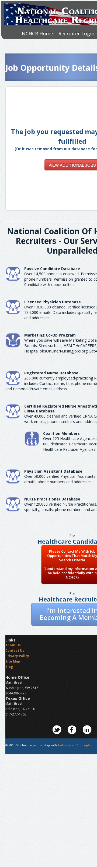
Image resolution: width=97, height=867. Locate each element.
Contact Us (14, 650)
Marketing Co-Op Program (50, 335)
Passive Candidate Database (52, 268)
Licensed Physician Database (52, 301)
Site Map (12, 661)
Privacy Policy (17, 656)
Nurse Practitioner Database (52, 499)
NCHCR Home (37, 33)
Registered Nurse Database (51, 372)
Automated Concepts (74, 745)
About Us (13, 645)
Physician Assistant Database (53, 471)
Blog (9, 666)
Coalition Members (61, 433)
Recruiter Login (76, 33)
